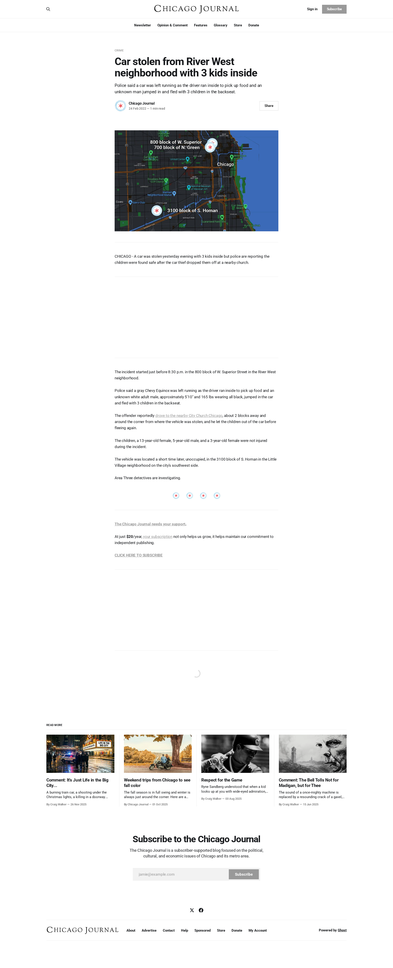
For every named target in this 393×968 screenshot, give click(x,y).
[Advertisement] (196, 315)
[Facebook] (201, 910)
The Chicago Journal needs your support (150, 524)
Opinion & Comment (172, 25)
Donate (253, 25)
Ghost (342, 930)
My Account (258, 930)
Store (238, 25)
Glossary (220, 25)
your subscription (157, 536)
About (130, 930)
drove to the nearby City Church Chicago (188, 415)
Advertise (149, 930)
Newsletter (142, 25)
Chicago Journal (142, 103)
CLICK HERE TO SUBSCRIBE (139, 555)
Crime (119, 50)
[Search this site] (48, 9)
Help (184, 930)
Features (200, 25)
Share (269, 106)
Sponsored (202, 930)
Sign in (312, 9)
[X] (192, 910)
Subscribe (334, 9)
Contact (169, 930)
